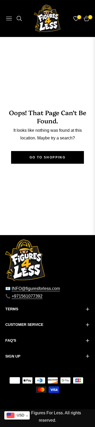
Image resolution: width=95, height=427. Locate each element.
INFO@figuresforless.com (36, 288)
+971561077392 (27, 296)
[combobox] (17, 415)
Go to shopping (48, 157)
